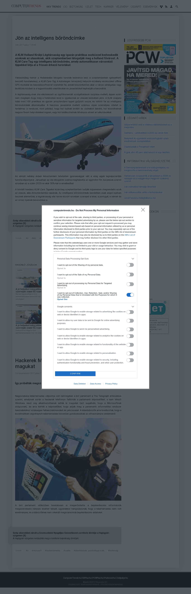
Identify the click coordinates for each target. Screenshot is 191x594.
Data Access (95, 384)
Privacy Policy (111, 384)
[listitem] (95, 258)
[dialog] (95, 297)
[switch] (130, 265)
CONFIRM (75, 374)
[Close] (144, 210)
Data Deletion (80, 384)
